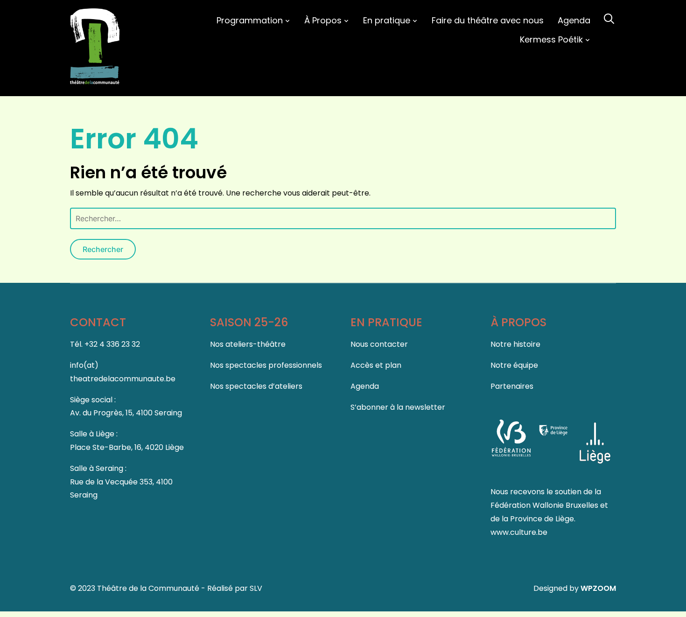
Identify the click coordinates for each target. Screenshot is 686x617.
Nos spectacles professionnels (266, 365)
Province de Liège (542, 518)
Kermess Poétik (551, 39)
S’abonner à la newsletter (397, 407)
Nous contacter (379, 344)
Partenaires (511, 386)
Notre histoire (515, 344)
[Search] (609, 17)
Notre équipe (514, 365)
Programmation (250, 20)
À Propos (323, 20)
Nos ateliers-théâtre (248, 344)
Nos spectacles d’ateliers (256, 386)
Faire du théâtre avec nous (488, 20)
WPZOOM (598, 588)
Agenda (574, 20)
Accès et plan (375, 365)
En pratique (386, 20)
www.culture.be (518, 532)
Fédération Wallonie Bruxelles (545, 505)
